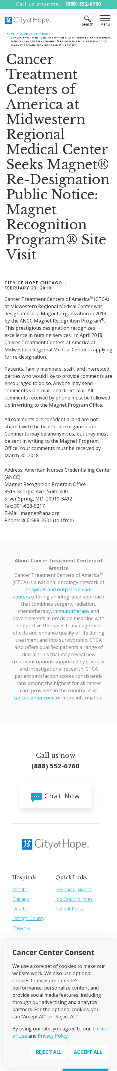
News (46, 33)
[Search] (87, 19)
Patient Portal (70, 908)
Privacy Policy (53, 1036)
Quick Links (71, 877)
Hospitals (24, 877)
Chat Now (61, 795)
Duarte (19, 908)
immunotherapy (71, 611)
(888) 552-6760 (83, 4)
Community (29, 33)
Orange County (28, 918)
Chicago (20, 899)
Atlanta (19, 889)
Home (11, 33)
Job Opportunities (74, 899)
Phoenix (21, 928)
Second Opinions (74, 889)
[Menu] (105, 19)
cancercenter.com (33, 697)
